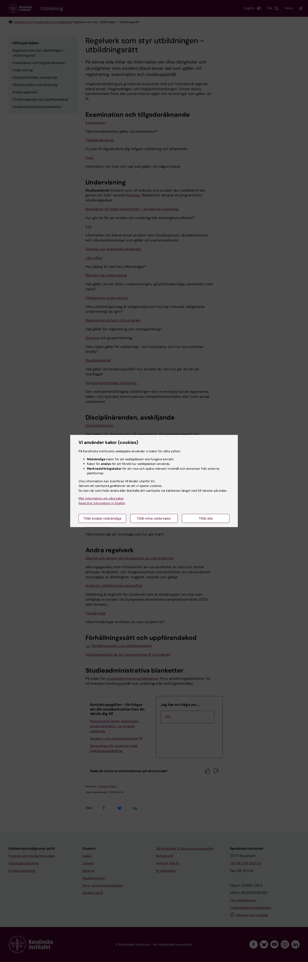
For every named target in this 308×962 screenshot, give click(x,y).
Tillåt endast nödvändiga (102, 518)
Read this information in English (102, 503)
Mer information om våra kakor (101, 498)
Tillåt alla (206, 518)
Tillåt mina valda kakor (154, 518)
